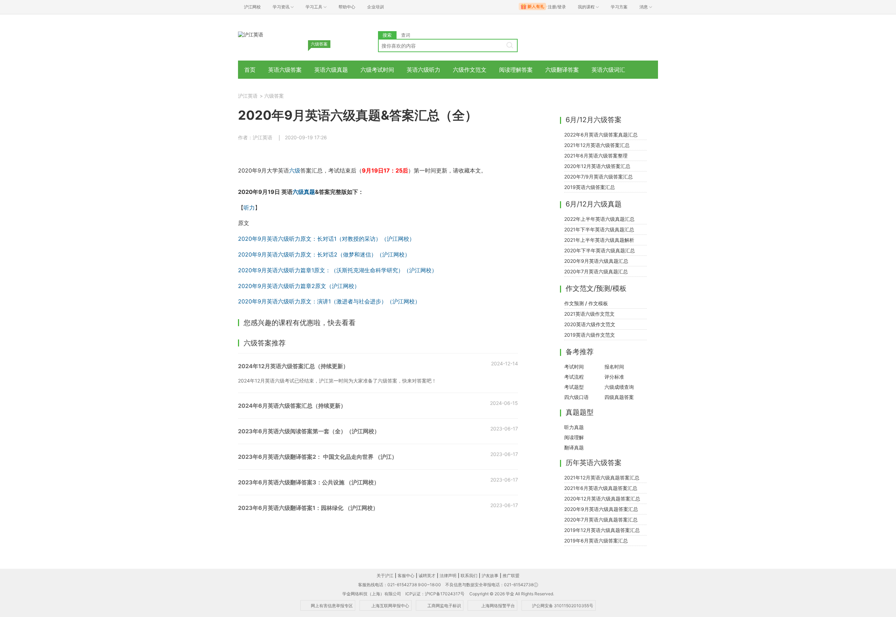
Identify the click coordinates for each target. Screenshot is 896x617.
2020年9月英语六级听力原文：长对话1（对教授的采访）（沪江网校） (326, 238)
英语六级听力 (423, 69)
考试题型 (574, 387)
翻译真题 (574, 447)
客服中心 (406, 575)
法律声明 (448, 575)
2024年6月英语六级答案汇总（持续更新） (292, 405)
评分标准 (614, 377)
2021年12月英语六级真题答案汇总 (601, 478)
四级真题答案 (619, 397)
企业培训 (375, 6)
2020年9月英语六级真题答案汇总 (601, 509)
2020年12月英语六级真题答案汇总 (602, 499)
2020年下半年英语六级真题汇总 (599, 250)
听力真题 (574, 427)
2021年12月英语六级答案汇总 (597, 145)
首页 (249, 69)
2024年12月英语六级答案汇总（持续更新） (293, 366)
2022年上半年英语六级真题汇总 (599, 219)
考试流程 (574, 377)
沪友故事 (490, 575)
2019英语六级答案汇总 (589, 187)
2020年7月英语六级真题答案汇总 (601, 520)
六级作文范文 (469, 69)
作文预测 (574, 303)
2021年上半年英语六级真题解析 (599, 240)
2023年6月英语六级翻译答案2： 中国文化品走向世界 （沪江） (317, 456)
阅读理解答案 (516, 69)
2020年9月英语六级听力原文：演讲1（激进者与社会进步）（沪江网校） (329, 301)
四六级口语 (576, 397)
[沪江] (250, 34)
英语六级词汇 (608, 69)
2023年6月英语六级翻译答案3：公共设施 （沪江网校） (308, 482)
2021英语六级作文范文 (589, 314)
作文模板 (598, 303)
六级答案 (274, 96)
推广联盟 (511, 575)
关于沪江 (385, 575)
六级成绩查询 (619, 387)
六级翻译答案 (562, 69)
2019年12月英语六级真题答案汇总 (602, 530)
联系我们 (469, 575)
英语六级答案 (285, 69)
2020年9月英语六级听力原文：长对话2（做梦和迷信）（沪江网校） (324, 254)
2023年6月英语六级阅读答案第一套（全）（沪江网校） (309, 431)
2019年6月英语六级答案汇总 (596, 541)
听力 (249, 207)
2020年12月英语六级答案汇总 (597, 166)
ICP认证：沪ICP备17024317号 (434, 593)
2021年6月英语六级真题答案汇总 (600, 488)
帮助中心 (346, 6)
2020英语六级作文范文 (589, 324)
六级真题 (304, 191)
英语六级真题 (331, 69)
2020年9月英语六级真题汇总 (596, 261)
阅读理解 (574, 437)
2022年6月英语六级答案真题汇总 (601, 135)
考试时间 (574, 367)
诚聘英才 (427, 575)
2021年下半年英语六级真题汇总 (599, 229)
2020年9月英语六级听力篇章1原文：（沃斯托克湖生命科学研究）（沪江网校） (337, 270)
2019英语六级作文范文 (589, 335)
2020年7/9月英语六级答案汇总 (598, 177)
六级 (294, 170)
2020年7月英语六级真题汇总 (596, 271)
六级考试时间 (377, 69)
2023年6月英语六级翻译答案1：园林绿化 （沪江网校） (308, 507)
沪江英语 (248, 96)
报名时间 (614, 367)
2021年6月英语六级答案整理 (596, 156)
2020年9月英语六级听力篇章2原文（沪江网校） (299, 285)
